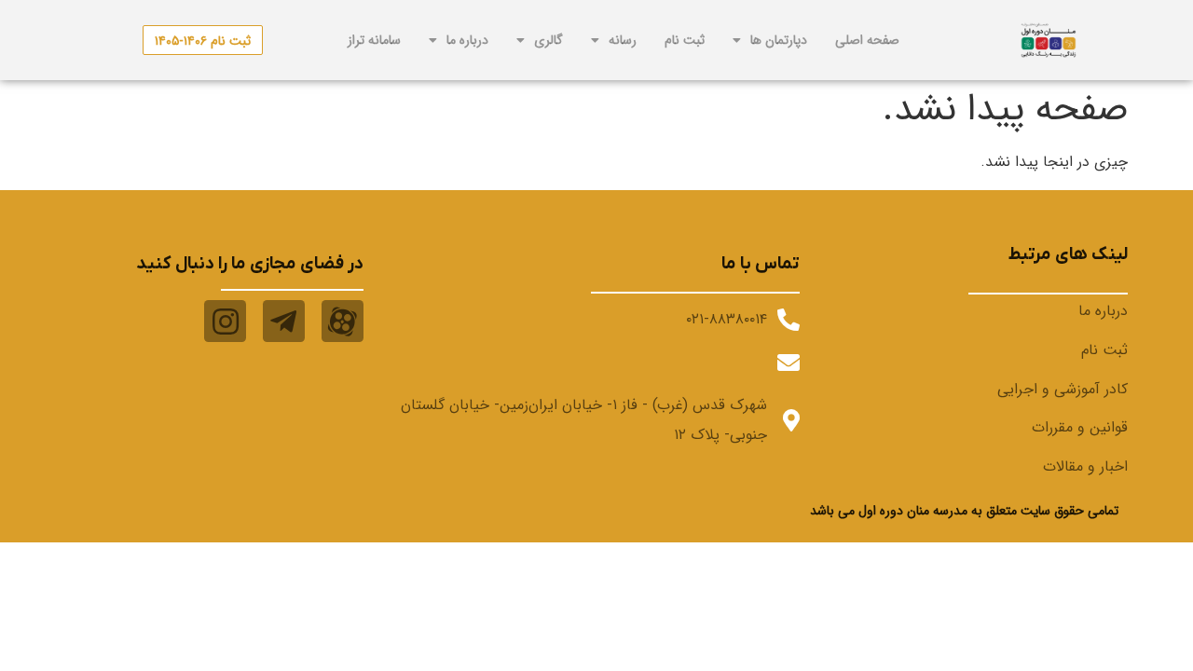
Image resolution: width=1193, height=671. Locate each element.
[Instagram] (225, 321)
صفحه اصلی (867, 40)
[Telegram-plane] (284, 321)
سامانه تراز (374, 40)
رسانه (623, 40)
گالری (548, 40)
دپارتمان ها (778, 40)
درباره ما (467, 40)
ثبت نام (685, 40)
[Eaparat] (342, 321)
